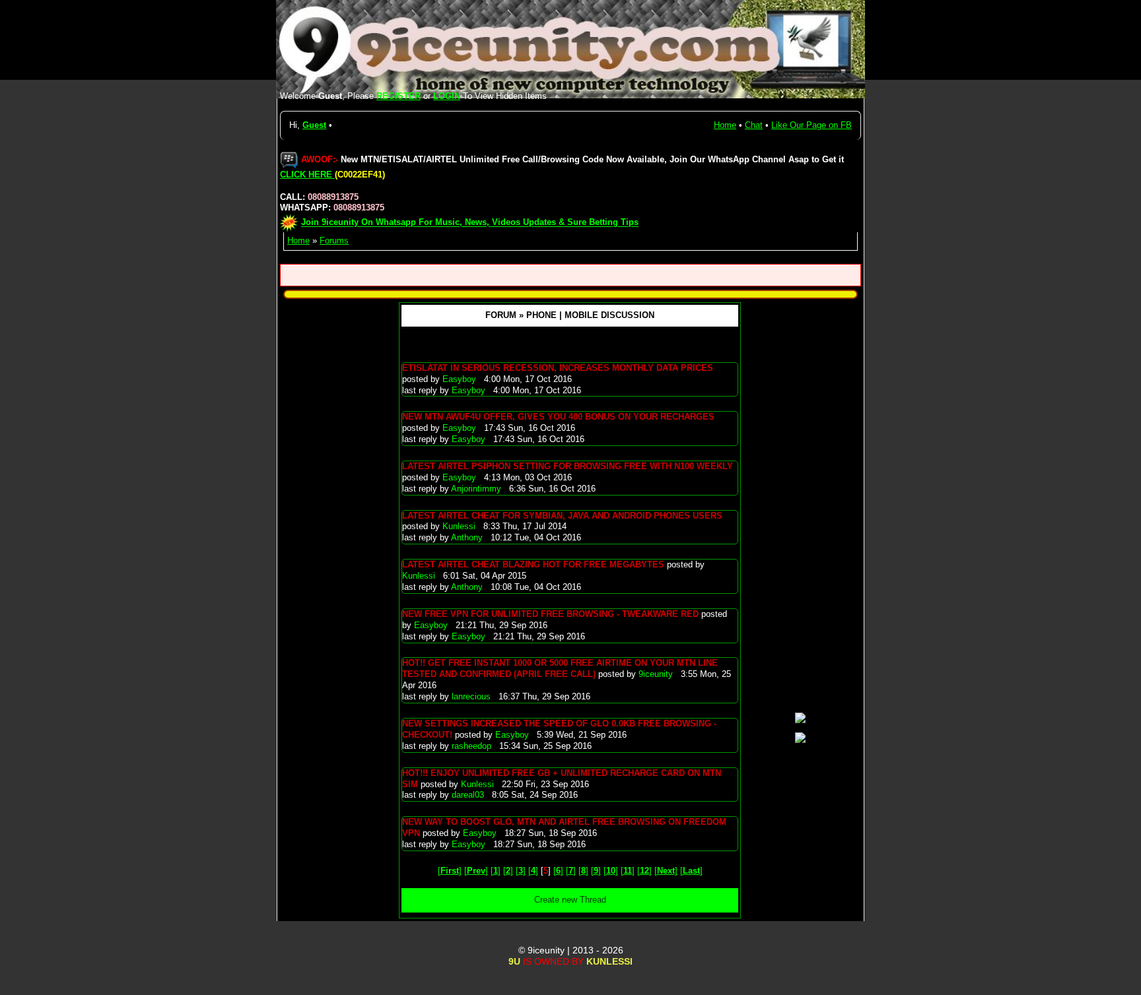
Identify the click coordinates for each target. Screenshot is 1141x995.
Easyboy (460, 379)
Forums (334, 240)
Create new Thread (570, 900)
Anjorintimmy (477, 489)
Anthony (468, 537)
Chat (754, 125)
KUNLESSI (609, 961)
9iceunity (657, 674)
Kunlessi (460, 526)
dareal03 (469, 795)
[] (450, 871)
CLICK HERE (307, 174)
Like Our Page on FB (811, 125)
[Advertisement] (800, 505)
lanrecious (472, 696)
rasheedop (473, 746)
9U (514, 961)
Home (725, 125)
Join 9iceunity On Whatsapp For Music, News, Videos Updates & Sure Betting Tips (470, 223)
